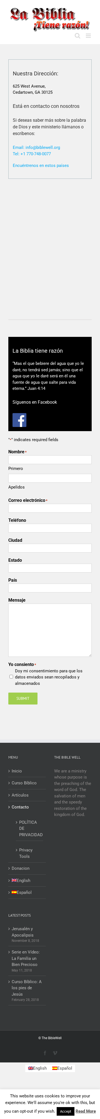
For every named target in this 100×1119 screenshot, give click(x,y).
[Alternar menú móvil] (89, 36)
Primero (15, 468)
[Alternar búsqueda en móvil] (77, 36)
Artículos (20, 795)
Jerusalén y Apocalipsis (23, 932)
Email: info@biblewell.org (36, 147)
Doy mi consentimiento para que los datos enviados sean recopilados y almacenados (48, 677)
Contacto (20, 807)
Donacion (20, 868)
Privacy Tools (25, 853)
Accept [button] (65, 1111)
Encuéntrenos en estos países (41, 165)
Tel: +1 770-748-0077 (32, 153)
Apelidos (16, 487)
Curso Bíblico (24, 782)
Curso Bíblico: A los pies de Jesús (27, 988)
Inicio (17, 771)
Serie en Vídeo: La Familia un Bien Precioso (26, 958)
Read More (86, 1111)
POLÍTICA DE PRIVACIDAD (29, 828)
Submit (22, 698)
